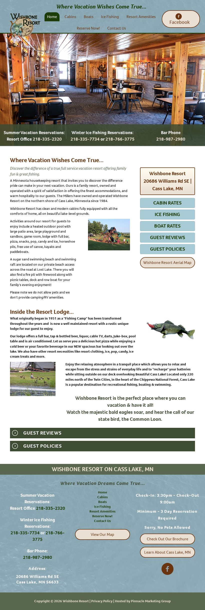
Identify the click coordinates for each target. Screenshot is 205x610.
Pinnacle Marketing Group (151, 601)
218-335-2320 (47, 139)
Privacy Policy (101, 601)
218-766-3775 (120, 139)
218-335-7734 (85, 139)
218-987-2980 (170, 139)
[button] (181, 19)
